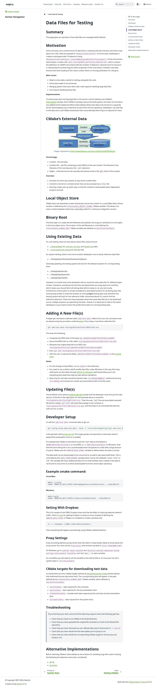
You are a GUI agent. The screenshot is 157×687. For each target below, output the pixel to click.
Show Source (135, 57)
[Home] (44, 14)
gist (61, 515)
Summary (131, 20)
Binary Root (132, 33)
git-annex (53, 665)
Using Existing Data (135, 37)
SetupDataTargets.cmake (97, 573)
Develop (76, 4)
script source (68, 434)
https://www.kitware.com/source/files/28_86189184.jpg (92, 151)
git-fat (51, 662)
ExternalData (51, 102)
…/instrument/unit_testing (60, 250)
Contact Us (98, 4)
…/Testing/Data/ (55, 246)
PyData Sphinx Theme (137, 682)
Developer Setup (134, 47)
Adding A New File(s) (135, 40)
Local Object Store (135, 30)
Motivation (132, 23)
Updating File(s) (133, 43)
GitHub (148, 4)
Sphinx (19, 684)
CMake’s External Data (136, 26)
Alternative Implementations (138, 50)
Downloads (48, 4)
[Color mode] (138, 4)
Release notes (87, 4)
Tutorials (57, 4)
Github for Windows (85, 372)
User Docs (67, 4)
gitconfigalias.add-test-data (85, 428)
